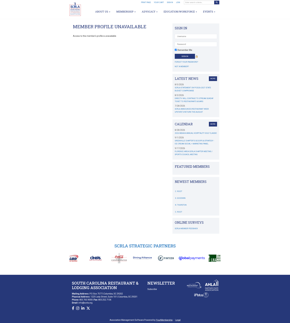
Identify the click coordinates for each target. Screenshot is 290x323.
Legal (177, 320)
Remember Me (184, 50)
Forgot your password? (186, 62)
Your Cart (159, 2)
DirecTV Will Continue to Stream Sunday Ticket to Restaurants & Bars (194, 99)
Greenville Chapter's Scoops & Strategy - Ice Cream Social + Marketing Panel (194, 142)
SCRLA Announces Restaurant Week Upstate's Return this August (192, 110)
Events (208, 11)
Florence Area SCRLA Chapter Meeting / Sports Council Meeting (194, 153)
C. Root (178, 188)
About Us (102, 11)
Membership (125, 11)
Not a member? (182, 66)
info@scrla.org (85, 303)
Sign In (170, 2)
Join (178, 2)
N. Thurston (181, 202)
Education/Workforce (179, 11)
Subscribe (152, 289)
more (213, 79)
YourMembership (164, 320)
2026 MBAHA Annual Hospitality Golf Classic (196, 133)
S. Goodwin (180, 195)
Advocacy (149, 11)
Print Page (146, 2)
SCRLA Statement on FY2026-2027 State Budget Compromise (193, 89)
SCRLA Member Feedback (186, 228)
